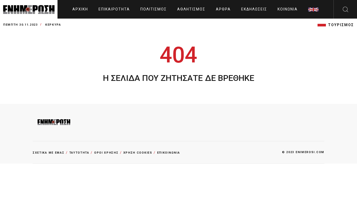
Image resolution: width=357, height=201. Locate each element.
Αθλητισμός (191, 9)
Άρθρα (223, 9)
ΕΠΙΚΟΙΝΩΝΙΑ (168, 152)
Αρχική (80, 9)
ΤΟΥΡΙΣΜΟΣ (341, 25)
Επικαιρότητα (114, 9)
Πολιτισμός (153, 9)
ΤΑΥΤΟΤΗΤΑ (79, 152)
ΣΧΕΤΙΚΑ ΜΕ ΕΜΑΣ (49, 152)
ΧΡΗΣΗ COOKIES (137, 152)
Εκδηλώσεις (254, 9)
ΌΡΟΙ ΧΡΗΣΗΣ (106, 152)
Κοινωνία (288, 9)
